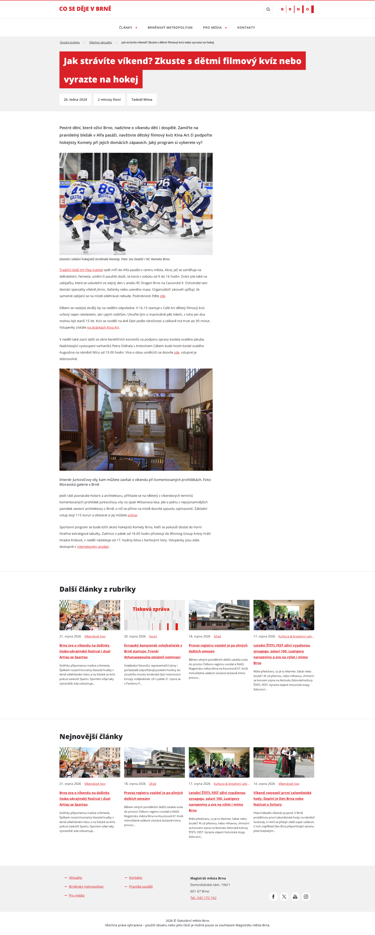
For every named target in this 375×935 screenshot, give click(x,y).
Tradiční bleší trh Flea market (81, 270)
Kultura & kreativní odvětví (296, 636)
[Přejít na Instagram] (306, 896)
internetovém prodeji (93, 546)
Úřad (217, 636)
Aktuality (75, 877)
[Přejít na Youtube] (295, 896)
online (132, 515)
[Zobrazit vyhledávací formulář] (268, 9)
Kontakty (246, 27)
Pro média (213, 27)
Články (126, 27)
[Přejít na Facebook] (273, 896)
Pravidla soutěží (141, 886)
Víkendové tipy (94, 636)
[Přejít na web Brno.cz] (297, 9)
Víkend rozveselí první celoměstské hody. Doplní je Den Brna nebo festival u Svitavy (282, 798)
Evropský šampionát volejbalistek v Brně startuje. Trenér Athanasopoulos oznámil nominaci (153, 651)
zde (162, 296)
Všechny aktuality (100, 42)
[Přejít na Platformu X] (284, 896)
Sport (153, 636)
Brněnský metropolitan (170, 27)
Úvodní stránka (70, 42)
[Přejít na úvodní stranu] (85, 11)
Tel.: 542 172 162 (203, 897)
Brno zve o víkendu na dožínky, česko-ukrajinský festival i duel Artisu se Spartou (84, 651)
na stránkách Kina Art (103, 327)
